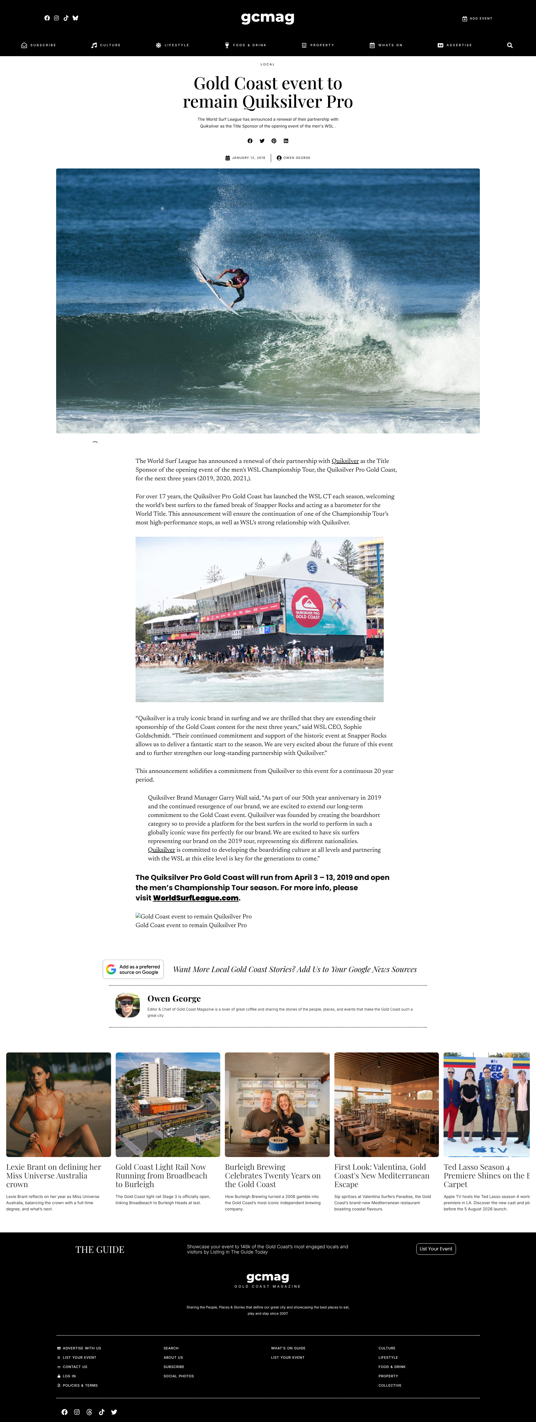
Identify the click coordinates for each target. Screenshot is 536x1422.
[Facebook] (47, 18)
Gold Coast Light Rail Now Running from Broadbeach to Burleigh (162, 1175)
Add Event (481, 18)
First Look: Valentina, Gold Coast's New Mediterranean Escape (382, 1175)
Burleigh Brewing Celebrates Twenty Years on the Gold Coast (273, 1175)
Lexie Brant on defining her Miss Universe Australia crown (53, 1175)
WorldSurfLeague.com (196, 898)
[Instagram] (56, 18)
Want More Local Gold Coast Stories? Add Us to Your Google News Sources (295, 969)
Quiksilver (345, 462)
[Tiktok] (66, 18)
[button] (250, 141)
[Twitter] (114, 1412)
